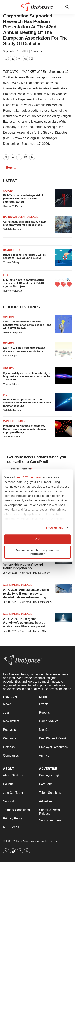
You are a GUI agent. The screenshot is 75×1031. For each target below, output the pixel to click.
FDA (5, 275)
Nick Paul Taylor (11, 436)
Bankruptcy (11, 250)
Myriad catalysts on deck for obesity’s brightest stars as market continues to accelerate (26, 376)
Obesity (8, 368)
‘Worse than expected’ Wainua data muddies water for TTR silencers (24, 223)
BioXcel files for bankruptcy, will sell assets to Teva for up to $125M (25, 256)
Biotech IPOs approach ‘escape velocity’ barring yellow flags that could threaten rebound (27, 403)
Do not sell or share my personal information (37, 552)
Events (11, 167)
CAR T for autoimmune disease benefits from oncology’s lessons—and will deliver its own (27, 325)
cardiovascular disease (20, 217)
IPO (5, 394)
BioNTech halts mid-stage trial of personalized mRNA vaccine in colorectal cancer (23, 198)
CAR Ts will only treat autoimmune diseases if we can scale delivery (24, 349)
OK (37, 539)
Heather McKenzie (12, 206)
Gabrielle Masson (12, 229)
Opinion (8, 316)
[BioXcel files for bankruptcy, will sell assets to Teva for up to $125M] (63, 257)
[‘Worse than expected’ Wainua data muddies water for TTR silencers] (63, 224)
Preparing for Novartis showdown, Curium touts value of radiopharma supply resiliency (24, 429)
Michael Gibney (11, 262)
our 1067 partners (28, 477)
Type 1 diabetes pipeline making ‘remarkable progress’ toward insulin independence (25, 564)
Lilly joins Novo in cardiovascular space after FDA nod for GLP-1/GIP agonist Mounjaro (24, 283)
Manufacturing (14, 421)
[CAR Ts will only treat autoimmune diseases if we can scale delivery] (63, 350)
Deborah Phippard (12, 332)
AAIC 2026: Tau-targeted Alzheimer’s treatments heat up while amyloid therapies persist (24, 622)
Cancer (8, 190)
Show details (54, 527)
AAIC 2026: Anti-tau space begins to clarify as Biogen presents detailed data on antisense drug (26, 593)
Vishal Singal (10, 355)
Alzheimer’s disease (17, 585)
